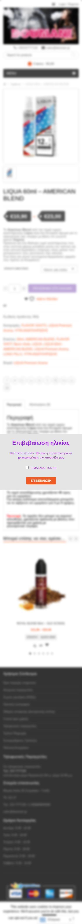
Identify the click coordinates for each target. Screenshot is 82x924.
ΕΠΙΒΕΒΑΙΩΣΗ (41, 480)
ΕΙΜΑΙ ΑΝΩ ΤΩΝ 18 (43, 468)
